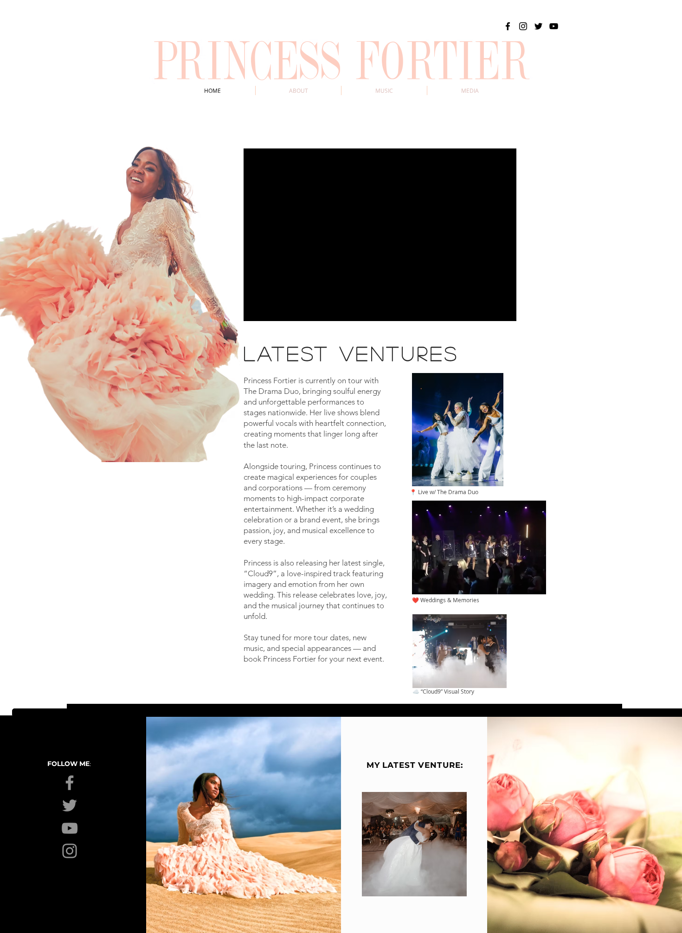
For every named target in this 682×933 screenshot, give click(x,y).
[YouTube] (553, 26)
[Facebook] (507, 26)
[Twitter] (538, 26)
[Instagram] (523, 26)
